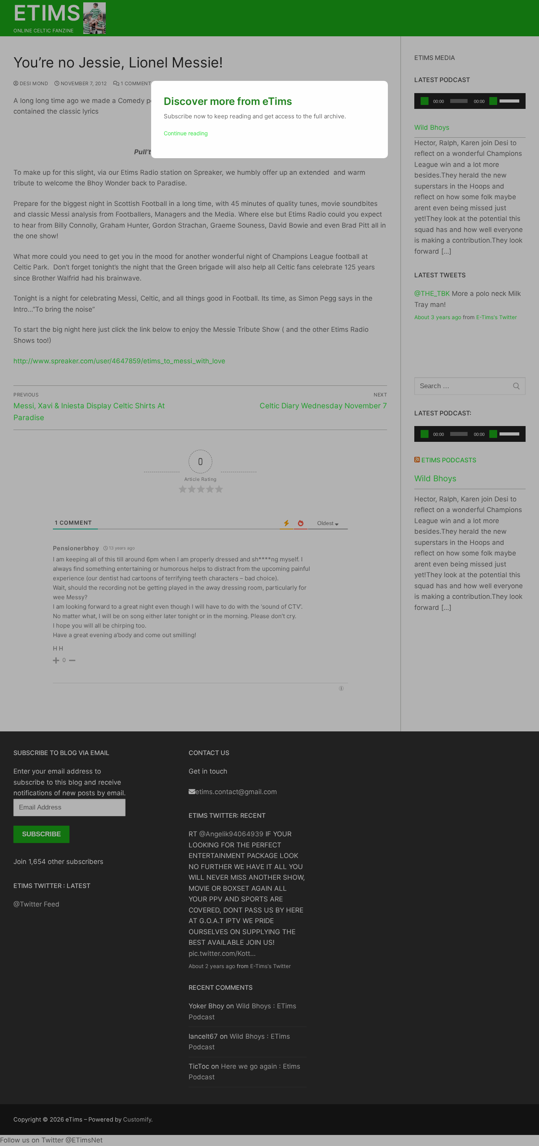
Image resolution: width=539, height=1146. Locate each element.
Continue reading (186, 133)
